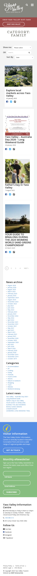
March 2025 (12, 291)
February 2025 (12, 294)
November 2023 (13, 302)
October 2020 (12, 340)
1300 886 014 (9, 518)
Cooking (10, 370)
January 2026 (12, 287)
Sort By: (10, 57)
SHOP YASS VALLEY (13, 24)
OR (4, 52)
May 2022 (11, 318)
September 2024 (13, 298)
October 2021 (12, 326)
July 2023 (11, 306)
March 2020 (12, 348)
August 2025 (12, 289)
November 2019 (13, 357)
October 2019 (12, 359)
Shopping (11, 383)
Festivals (10, 375)
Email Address (10, 486)
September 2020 (13, 342)
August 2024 (12, 300)
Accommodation (13, 366)
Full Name (8, 477)
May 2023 (11, 310)
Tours (10, 385)
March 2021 (12, 332)
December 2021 (13, 322)
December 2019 (13, 355)
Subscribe (11, 492)
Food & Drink (12, 377)
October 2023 (12, 304)
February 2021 (12, 334)
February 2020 (12, 350)
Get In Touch (13, 450)
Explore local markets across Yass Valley (18, 93)
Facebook (8, 532)
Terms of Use (19, 566)
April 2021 (11, 330)
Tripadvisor (9, 538)
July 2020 (11, 344)
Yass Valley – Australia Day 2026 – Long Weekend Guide (18, 139)
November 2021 (13, 324)
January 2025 (12, 296)
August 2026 (12, 285)
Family (10, 373)
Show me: (7, 47)
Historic (10, 379)
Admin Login (7, 568)
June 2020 (11, 346)
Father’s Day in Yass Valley (17, 186)
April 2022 (11, 320)
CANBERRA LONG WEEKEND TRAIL (18, 411)
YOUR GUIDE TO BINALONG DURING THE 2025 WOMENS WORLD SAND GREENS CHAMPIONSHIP (18, 240)
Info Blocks (18, 568)
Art (9, 368)
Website (10, 387)
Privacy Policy (7, 566)
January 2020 (12, 352)
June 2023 (11, 308)
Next (26, 268)
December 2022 (13, 316)
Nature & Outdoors (14, 381)
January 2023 (12, 314)
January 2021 (12, 336)
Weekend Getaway (14, 389)
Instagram (8, 535)
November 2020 (13, 338)
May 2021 (11, 328)
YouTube (8, 529)
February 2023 (12, 312)
